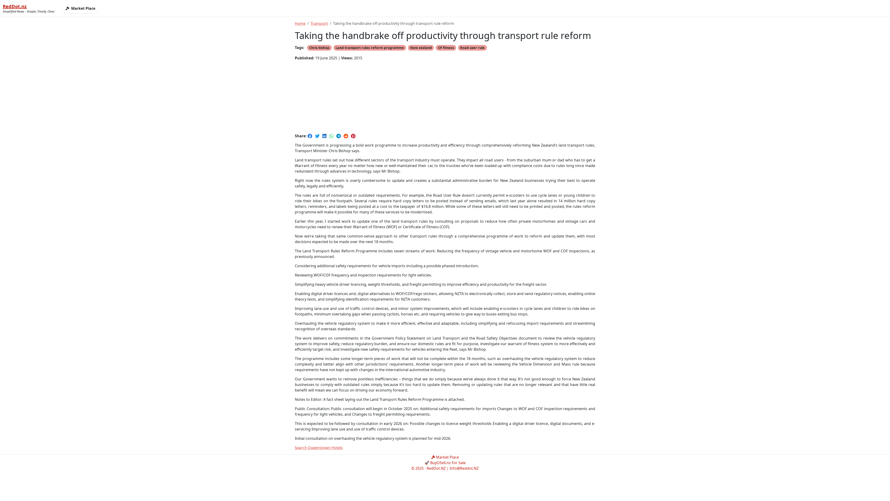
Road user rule (472, 47)
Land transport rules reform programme (370, 47)
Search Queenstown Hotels (319, 447)
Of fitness (446, 47)
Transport (319, 23)
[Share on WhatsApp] (331, 135)
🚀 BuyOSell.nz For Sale (445, 462)
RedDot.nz (15, 6)
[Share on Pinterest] (353, 135)
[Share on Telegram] (339, 135)
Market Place (82, 8)
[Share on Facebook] (310, 135)
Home (300, 23)
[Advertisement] (445, 96)
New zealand (421, 47)
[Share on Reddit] (346, 135)
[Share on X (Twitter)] (318, 135)
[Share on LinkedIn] (324, 135)
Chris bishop (319, 47)
